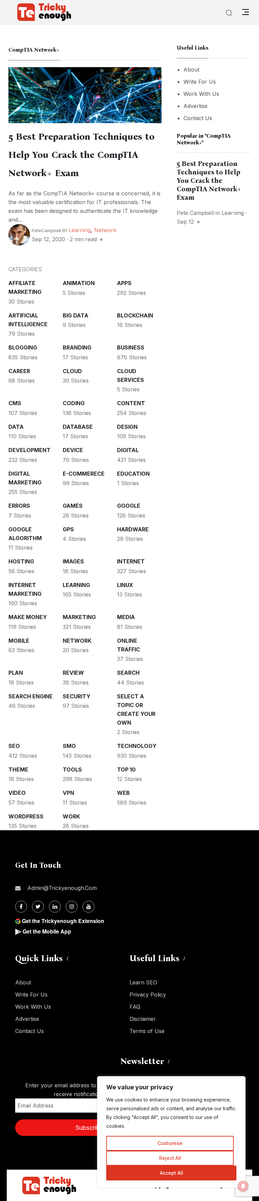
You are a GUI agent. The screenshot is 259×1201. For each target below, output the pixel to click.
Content (131, 403)
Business (130, 347)
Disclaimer (143, 1018)
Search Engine (30, 696)
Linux (125, 585)
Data (16, 426)
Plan (15, 672)
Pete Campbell (195, 213)
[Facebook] (21, 907)
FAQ (135, 1006)
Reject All (170, 1158)
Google (128, 505)
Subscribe (89, 1127)
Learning (79, 230)
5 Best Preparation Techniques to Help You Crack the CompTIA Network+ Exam (81, 155)
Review (73, 672)
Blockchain (135, 315)
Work (71, 816)
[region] (171, 1132)
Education (133, 473)
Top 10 (126, 769)
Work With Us (201, 93)
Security (76, 696)
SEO (14, 746)
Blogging (22, 347)
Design (127, 426)
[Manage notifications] (243, 1186)
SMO (69, 746)
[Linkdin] (55, 907)
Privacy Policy (148, 994)
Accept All (171, 1173)
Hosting (21, 561)
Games (73, 505)
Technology (136, 746)
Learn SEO (143, 982)
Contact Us (197, 118)
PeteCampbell (46, 230)
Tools (72, 769)
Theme (18, 769)
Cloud (72, 371)
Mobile (18, 640)
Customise (169, 1143)
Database (78, 426)
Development (29, 450)
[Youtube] (88, 907)
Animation (79, 283)
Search (128, 672)
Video (17, 792)
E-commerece (84, 473)
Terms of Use (147, 1031)
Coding (74, 403)
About (191, 69)
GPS (68, 529)
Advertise (195, 106)
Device (73, 450)
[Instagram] (72, 907)
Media (126, 617)
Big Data (75, 315)
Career (19, 371)
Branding (77, 347)
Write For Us (199, 81)
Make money (27, 617)
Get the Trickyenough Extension (63, 921)
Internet (131, 561)
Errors (19, 505)
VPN (68, 792)
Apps (124, 283)
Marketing (79, 617)
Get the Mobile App (47, 931)
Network (105, 230)
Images (73, 561)
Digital (128, 450)
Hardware (133, 529)
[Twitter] (38, 907)
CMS (14, 403)
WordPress (26, 816)
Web (123, 792)
